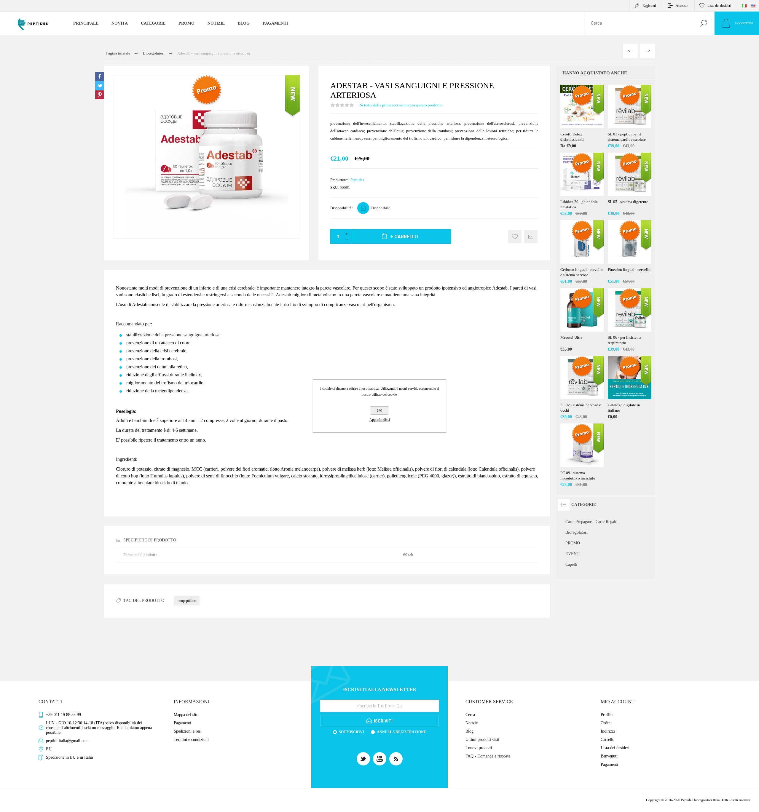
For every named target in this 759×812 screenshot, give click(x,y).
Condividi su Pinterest (99, 94)
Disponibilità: (341, 208)
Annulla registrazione (401, 732)
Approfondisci (379, 420)
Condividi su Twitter (99, 85)
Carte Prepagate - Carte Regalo (591, 522)
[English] (753, 5)
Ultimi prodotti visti (482, 739)
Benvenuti (609, 756)
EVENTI (573, 554)
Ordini (606, 723)
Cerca (703, 23)
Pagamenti (182, 723)
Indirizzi (608, 731)
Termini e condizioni (191, 739)
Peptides (357, 180)
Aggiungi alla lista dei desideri (515, 236)
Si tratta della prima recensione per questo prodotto (401, 105)
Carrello (607, 739)
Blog (469, 731)
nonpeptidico (187, 601)
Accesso (682, 6)
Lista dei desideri (615, 748)
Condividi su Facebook (99, 76)
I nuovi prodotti (478, 748)
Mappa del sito (186, 714)
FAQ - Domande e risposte (487, 756)
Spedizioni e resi (188, 731)
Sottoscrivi (351, 732)
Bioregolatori (576, 532)
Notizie (471, 723)
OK (379, 410)
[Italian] (744, 5)
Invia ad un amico (531, 236)
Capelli (571, 564)
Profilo (607, 714)
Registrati (649, 6)
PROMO (572, 543)
